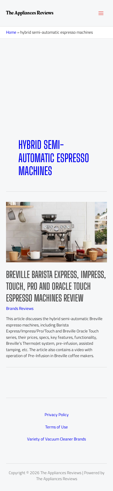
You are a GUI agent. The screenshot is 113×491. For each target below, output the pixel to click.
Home (11, 32)
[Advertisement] (56, 97)
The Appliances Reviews (29, 13)
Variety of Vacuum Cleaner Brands (56, 439)
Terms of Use (56, 427)
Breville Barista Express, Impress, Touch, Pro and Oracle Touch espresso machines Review (56, 286)
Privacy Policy (57, 414)
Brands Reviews (19, 308)
